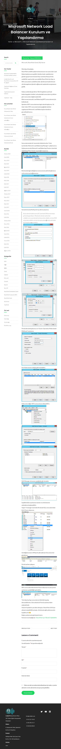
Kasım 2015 (7, 240)
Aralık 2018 (6, 174)
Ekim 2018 (6, 177)
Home (10, 42)
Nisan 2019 (6, 160)
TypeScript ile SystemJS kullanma (9, 92)
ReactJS (6, 284)
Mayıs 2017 (6, 197)
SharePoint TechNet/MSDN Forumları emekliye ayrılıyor (10, 74)
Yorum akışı (6, 322)
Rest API (6, 288)
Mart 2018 (6, 180)
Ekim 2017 (6, 184)
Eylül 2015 (6, 247)
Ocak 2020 (6, 157)
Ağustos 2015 (7, 250)
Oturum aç (6, 315)
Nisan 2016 (6, 224)
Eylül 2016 (6, 217)
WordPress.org (7, 325)
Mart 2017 (6, 204)
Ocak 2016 (6, 234)
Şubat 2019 (6, 167)
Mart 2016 (6, 227)
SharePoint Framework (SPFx (10, 294)
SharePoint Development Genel (11, 291)
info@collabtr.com (30, 716)
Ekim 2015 (6, 244)
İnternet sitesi (26, 676)
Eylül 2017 (6, 187)
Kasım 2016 (7, 210)
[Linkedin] (50, 711)
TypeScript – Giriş (8, 97)
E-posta (24, 668)
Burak (11, 142)
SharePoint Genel (8, 298)
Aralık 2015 (6, 237)
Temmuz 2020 (7, 153)
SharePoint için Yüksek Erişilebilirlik (46, 617)
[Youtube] (46, 711)
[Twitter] (42, 711)
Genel (5, 271)
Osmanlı (6, 281)
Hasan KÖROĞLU (35, 58)
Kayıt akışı (6, 318)
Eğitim (5, 268)
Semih (11, 136)
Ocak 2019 (6, 170)
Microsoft (18, 42)
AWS (5, 261)
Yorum (24, 647)
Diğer (5, 264)
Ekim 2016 (6, 214)
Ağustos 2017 (7, 190)
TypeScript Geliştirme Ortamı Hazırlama (10, 87)
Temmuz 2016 (7, 220)
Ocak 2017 (6, 207)
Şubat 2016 (6, 230)
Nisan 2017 (6, 200)
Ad (23, 660)
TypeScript (6, 304)
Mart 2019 (6, 163)
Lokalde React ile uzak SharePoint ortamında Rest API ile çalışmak (11, 80)
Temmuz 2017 (7, 194)
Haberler (6, 274)
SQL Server (6, 301)
